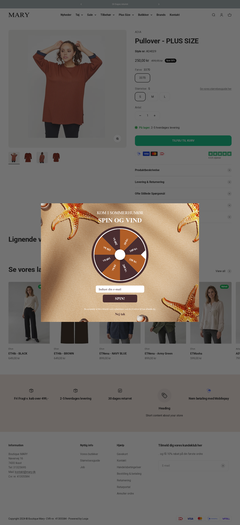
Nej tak (120, 313)
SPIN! (120, 298)
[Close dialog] (195, 207)
